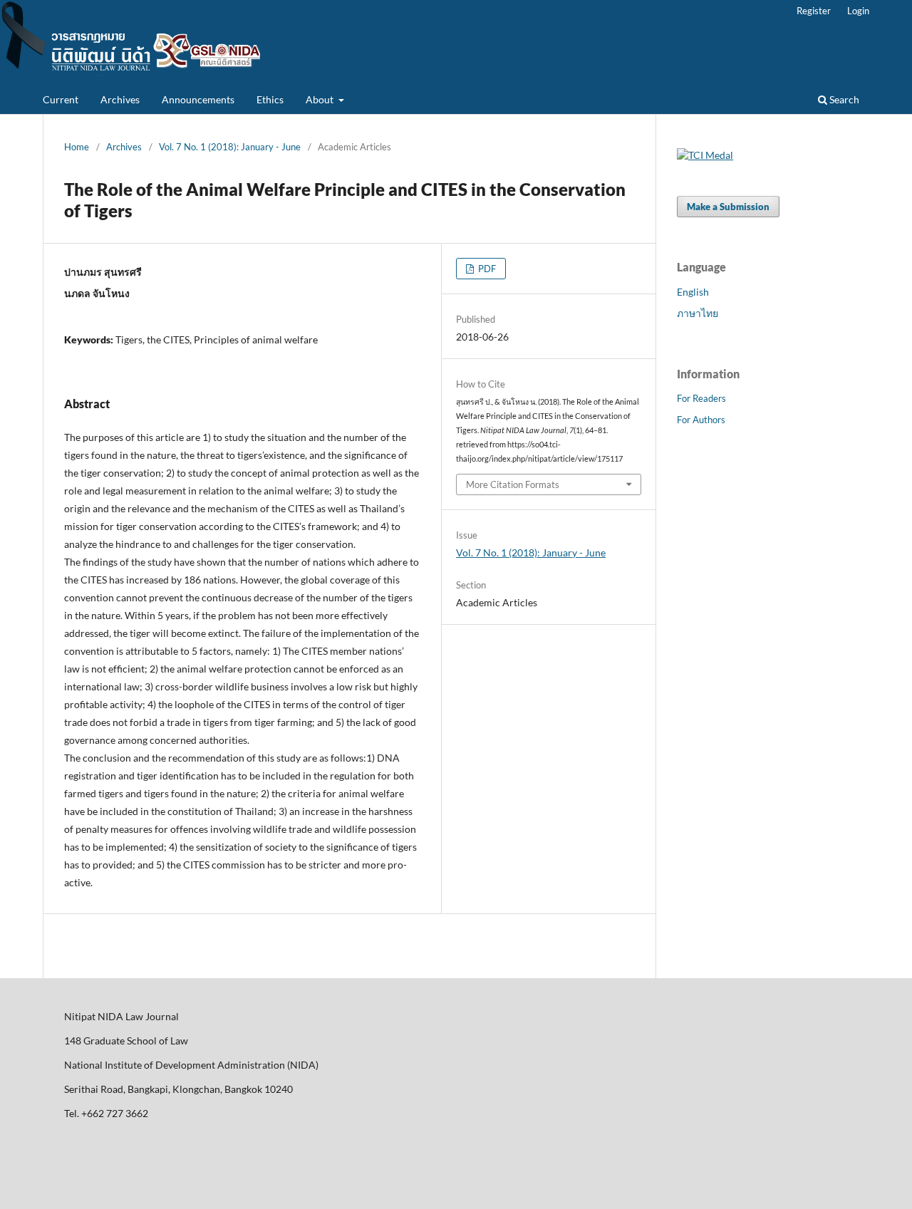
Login (858, 10)
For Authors (701, 419)
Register (814, 10)
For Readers (701, 398)
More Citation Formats (512, 484)
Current (60, 99)
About (321, 99)
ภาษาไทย (697, 313)
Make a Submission (728, 206)
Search (843, 99)
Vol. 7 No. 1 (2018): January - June (230, 146)
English (693, 292)
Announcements (198, 99)
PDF (486, 268)
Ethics (270, 99)
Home (76, 146)
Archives (120, 99)
